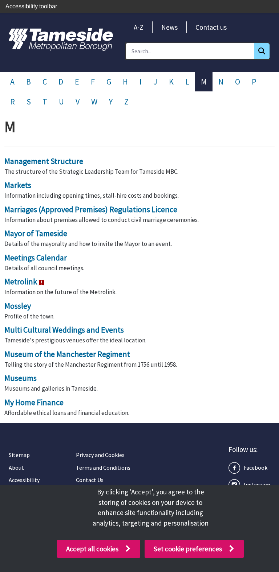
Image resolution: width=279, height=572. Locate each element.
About (16, 467)
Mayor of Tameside (35, 233)
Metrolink (20, 281)
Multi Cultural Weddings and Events (64, 330)
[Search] (262, 51)
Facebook (255, 467)
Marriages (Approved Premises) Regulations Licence (90, 209)
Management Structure (43, 161)
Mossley (17, 306)
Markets (17, 185)
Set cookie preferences (188, 548)
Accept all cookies (92, 548)
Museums (20, 378)
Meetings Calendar (35, 257)
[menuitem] (138, 27)
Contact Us (90, 479)
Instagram (257, 484)
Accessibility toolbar (31, 6)
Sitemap (19, 454)
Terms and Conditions (103, 467)
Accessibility (24, 479)
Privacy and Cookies (100, 454)
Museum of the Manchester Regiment (67, 354)
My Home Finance (34, 402)
